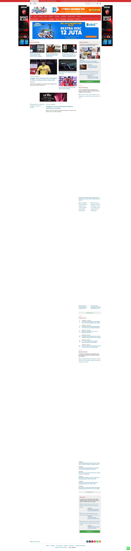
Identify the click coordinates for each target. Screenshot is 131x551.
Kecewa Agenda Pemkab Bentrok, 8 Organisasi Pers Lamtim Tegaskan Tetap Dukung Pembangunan (83, 307)
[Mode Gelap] (100, 3)
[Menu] (31, 3)
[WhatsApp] (97, 541)
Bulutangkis (63, 19)
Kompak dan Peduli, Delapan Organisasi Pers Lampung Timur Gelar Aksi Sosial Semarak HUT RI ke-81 (89, 199)
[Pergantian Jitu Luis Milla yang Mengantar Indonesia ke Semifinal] (37, 108)
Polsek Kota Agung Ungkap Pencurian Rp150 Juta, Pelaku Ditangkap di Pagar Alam (89, 468)
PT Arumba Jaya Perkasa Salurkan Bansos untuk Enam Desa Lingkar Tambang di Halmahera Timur (90, 341)
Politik (45, 16)
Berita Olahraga (43, 19)
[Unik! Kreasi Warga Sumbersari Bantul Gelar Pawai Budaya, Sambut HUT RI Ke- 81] (90, 514)
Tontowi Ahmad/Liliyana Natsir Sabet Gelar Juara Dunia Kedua (67, 88)
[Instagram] (95, 541)
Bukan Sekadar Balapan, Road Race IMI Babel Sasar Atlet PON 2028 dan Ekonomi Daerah (94, 510)
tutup (28, 5)
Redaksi (66, 545)
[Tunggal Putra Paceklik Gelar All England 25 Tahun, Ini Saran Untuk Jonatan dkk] (43, 66)
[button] (97, 3)
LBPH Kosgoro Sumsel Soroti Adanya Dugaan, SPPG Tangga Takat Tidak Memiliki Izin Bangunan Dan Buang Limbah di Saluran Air (90, 62)
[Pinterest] (92, 541)
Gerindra (77, 19)
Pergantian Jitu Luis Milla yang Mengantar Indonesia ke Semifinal (59, 107)
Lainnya (78, 16)
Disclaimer (71, 545)
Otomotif (51, 16)
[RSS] (100, 541)
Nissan (57, 19)
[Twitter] (90, 541)
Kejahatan (51, 19)
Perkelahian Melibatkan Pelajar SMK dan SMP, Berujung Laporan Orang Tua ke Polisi (89, 478)
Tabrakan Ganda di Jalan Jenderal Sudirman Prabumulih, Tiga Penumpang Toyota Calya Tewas (93, 527)
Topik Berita (32, 82)
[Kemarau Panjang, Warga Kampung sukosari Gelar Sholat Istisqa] (53, 48)
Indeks (34, 3)
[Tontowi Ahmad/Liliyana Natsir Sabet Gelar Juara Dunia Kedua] (68, 81)
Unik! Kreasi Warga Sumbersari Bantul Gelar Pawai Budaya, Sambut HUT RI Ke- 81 (93, 518)
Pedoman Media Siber (80, 545)
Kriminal (40, 16)
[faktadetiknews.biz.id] (39, 10)
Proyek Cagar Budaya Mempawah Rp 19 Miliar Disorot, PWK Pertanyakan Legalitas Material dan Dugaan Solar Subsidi (37, 55)
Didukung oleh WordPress (61, 547)
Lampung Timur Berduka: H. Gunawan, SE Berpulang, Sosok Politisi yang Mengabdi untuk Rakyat (69, 55)
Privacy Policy (59, 545)
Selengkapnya (89, 81)
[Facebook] (87, 541)
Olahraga (57, 16)
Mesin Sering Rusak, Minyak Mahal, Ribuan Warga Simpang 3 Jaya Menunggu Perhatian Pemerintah (91, 346)
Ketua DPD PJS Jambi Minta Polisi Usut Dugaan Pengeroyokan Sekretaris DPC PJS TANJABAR (89, 488)
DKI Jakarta (70, 19)
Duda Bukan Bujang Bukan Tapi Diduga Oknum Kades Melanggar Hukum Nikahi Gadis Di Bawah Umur (91, 322)
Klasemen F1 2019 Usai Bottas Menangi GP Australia (67, 73)
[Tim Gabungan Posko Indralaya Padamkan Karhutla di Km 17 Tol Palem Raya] (83, 67)
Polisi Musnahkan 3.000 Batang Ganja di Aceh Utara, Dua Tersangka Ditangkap (91, 327)
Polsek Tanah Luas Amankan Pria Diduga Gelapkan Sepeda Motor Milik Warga (88, 483)
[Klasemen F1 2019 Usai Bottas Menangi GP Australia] (68, 65)
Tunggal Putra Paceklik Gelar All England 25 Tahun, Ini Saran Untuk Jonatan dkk (43, 79)
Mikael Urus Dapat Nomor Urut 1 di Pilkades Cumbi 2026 (89, 332)
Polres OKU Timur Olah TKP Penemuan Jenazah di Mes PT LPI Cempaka (89, 473)
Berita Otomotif (71, 16)
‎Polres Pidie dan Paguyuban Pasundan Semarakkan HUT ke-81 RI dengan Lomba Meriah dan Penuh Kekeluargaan (96, 307)
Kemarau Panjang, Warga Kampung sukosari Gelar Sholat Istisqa (52, 55)
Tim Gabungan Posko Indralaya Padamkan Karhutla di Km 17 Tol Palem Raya (60, 1)
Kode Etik (52, 545)
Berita (35, 16)
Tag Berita (63, 16)
